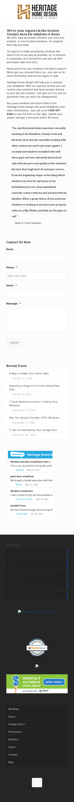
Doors (11, 716)
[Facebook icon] (29, 796)
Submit (14, 342)
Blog (10, 762)
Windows (13, 708)
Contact (13, 754)
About (12, 746)
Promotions (15, 731)
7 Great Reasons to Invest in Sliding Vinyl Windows (33, 575)
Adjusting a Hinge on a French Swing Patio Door (34, 562)
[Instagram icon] (41, 796)
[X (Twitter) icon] (33, 796)
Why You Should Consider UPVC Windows (34, 585)
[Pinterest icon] (37, 796)
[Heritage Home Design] (37, 11)
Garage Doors (16, 724)
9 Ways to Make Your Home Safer (29, 552)
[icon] (45, 796)
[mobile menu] (69, 7)
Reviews (13, 739)
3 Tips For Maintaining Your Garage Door (33, 594)
